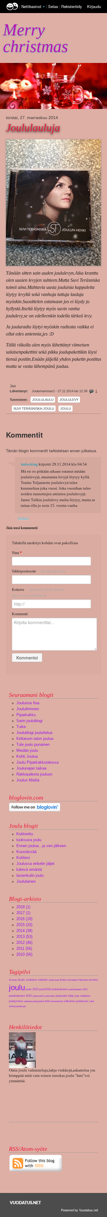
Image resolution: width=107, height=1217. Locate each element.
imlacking (29, 464)
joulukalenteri (60, 989)
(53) (24, 936)
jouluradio (50, 996)
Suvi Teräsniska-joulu (33, 408)
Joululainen (26, 881)
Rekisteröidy (71, 6)
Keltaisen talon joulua (34, 738)
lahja (71, 995)
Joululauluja (33, 127)
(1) (23, 907)
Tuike (21, 726)
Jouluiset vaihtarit (37, 979)
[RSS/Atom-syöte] (36, 1163)
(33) (24, 924)
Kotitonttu (24, 834)
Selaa (53, 6)
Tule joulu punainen (33, 744)
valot (91, 1001)
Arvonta (13, 980)
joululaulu (43, 399)
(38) (24, 930)
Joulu (21, 979)
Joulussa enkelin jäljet (35, 863)
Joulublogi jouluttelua (34, 732)
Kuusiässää (26, 851)
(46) (24, 942)
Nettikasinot (31, 6)
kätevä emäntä (29, 869)
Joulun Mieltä (27, 780)
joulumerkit (38, 996)
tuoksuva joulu (28, 840)
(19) (24, 919)
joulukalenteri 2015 (20, 995)
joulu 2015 (32, 989)
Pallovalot (83, 980)
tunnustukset (56, 1001)
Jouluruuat (53, 980)
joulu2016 (45, 989)
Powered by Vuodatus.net (79, 1209)
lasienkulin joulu (30, 875)
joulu (65, 408)
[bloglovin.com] (34, 807)
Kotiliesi (23, 857)
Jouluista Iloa (27, 703)
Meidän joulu (27, 750)
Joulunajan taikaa (31, 768)
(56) (24, 948)
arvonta (93, 979)
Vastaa (23, 518)
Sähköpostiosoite (38, 571)
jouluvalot (61, 995)
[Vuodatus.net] (25, 1203)
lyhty (77, 996)
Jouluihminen (27, 709)
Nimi (17, 553)
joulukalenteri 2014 (78, 989)
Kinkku (63, 980)
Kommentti (20, 614)
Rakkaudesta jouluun (34, 774)
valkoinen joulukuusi (76, 1001)
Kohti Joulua (27, 756)
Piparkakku (26, 715)
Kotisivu (38, 592)
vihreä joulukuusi (17, 1006)
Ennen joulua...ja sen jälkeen (41, 845)
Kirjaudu (94, 6)
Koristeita (72, 980)
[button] (44, 6)
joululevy (68, 399)
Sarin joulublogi (29, 721)
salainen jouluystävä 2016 (36, 1001)
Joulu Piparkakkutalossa (37, 762)
